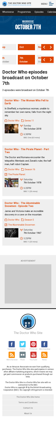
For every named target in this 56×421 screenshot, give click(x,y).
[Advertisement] (28, 284)
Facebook (12, 349)
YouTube (33, 360)
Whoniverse (8, 12)
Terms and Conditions (28, 402)
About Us (28, 413)
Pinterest (33, 349)
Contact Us (28, 408)
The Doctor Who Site (28, 333)
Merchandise (44, 349)
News (44, 360)
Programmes (24, 12)
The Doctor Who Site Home (28, 397)
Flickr (22, 360)
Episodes (39, 12)
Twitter (22, 349)
